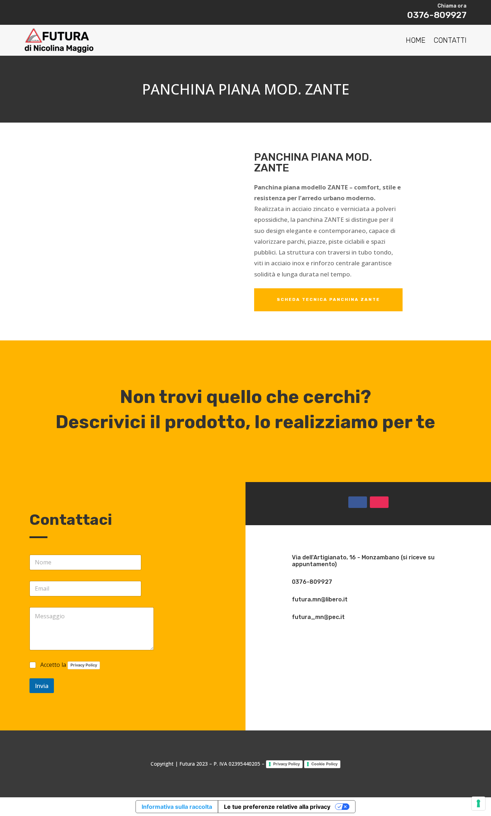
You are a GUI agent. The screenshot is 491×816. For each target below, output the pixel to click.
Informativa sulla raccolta (177, 806)
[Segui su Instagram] (379, 502)
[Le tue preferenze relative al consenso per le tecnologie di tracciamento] (478, 803)
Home (416, 40)
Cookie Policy (324, 763)
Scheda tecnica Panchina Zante (328, 299)
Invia (42, 686)
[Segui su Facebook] (357, 502)
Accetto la (68, 665)
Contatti (450, 40)
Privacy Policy (83, 665)
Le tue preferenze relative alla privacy (277, 806)
